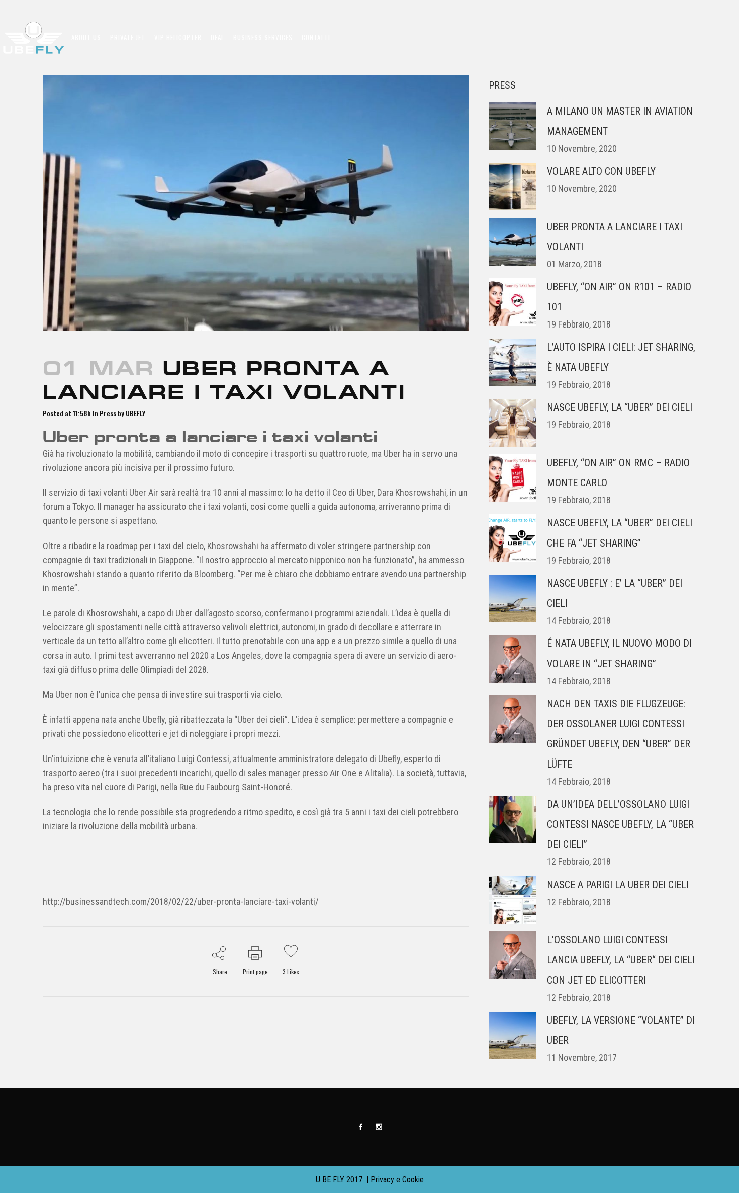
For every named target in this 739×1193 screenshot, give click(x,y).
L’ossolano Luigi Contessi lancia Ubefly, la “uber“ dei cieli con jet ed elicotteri (621, 960)
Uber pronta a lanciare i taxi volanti (210, 437)
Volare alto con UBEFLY (601, 171)
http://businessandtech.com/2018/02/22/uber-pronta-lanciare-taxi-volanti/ (181, 901)
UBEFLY (135, 413)
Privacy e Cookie (397, 1179)
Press (108, 413)
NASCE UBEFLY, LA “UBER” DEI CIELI (619, 407)
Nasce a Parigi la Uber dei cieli (618, 885)
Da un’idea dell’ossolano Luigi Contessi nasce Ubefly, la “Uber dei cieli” (620, 824)
